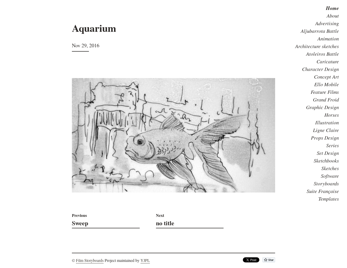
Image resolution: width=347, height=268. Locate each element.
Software (330, 175)
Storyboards (326, 183)
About (333, 15)
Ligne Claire (326, 130)
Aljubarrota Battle (320, 30)
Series (332, 145)
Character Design (320, 69)
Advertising (327, 23)
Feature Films (325, 91)
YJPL (145, 260)
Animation (328, 38)
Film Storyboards (90, 260)
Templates (328, 198)
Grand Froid (326, 99)
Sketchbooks (326, 160)
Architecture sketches (317, 46)
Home (332, 7)
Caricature (328, 61)
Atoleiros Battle (322, 53)
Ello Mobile (326, 84)
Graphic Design (322, 107)
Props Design (325, 137)
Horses (331, 114)
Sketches (330, 168)
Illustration (327, 122)
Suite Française (323, 191)
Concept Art (326, 76)
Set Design (328, 153)
